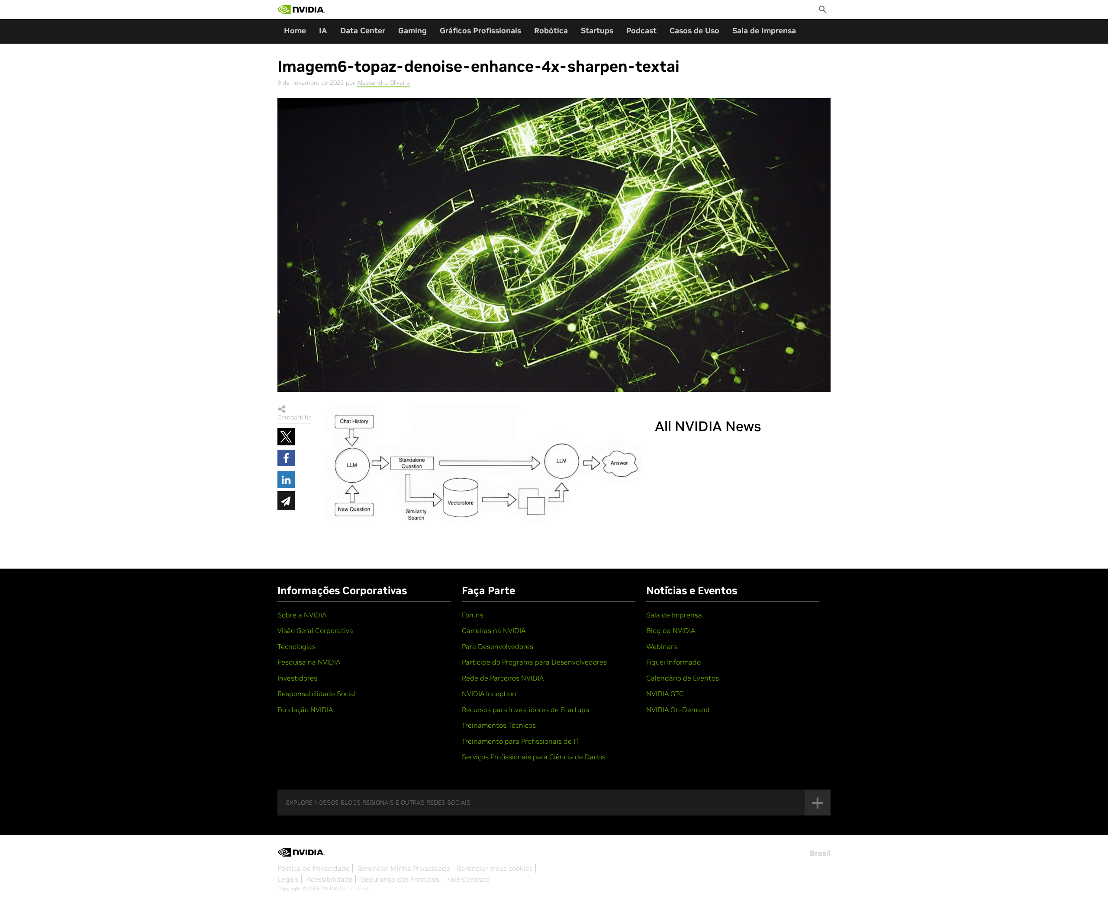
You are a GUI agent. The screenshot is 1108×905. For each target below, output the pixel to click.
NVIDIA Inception (489, 693)
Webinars (661, 646)
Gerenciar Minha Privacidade (404, 868)
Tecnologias (296, 646)
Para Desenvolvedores (497, 646)
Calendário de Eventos (682, 678)
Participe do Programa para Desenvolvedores (534, 662)
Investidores (297, 678)
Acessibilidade (329, 879)
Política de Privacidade (313, 868)
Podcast (641, 30)
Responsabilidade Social (316, 693)
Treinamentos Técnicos (499, 725)
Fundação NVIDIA (305, 709)
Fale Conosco (468, 879)
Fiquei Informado (673, 662)
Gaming (412, 30)
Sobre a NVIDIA (301, 615)
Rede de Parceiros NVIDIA (503, 678)
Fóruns (472, 615)
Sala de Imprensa (764, 30)
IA (323, 30)
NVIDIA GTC (665, 693)
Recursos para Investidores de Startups (525, 709)
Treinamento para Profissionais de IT (520, 741)
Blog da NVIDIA (670, 630)
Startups (597, 30)
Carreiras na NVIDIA (493, 630)
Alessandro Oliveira (383, 82)
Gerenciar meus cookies (495, 868)
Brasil (820, 853)
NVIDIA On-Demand (678, 709)
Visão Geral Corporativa (315, 630)
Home (295, 30)
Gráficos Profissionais (480, 30)
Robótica (551, 30)
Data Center (362, 30)
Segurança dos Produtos (400, 879)
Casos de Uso (694, 30)
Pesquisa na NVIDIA (308, 662)
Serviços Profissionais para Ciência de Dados (534, 756)
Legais (288, 879)
